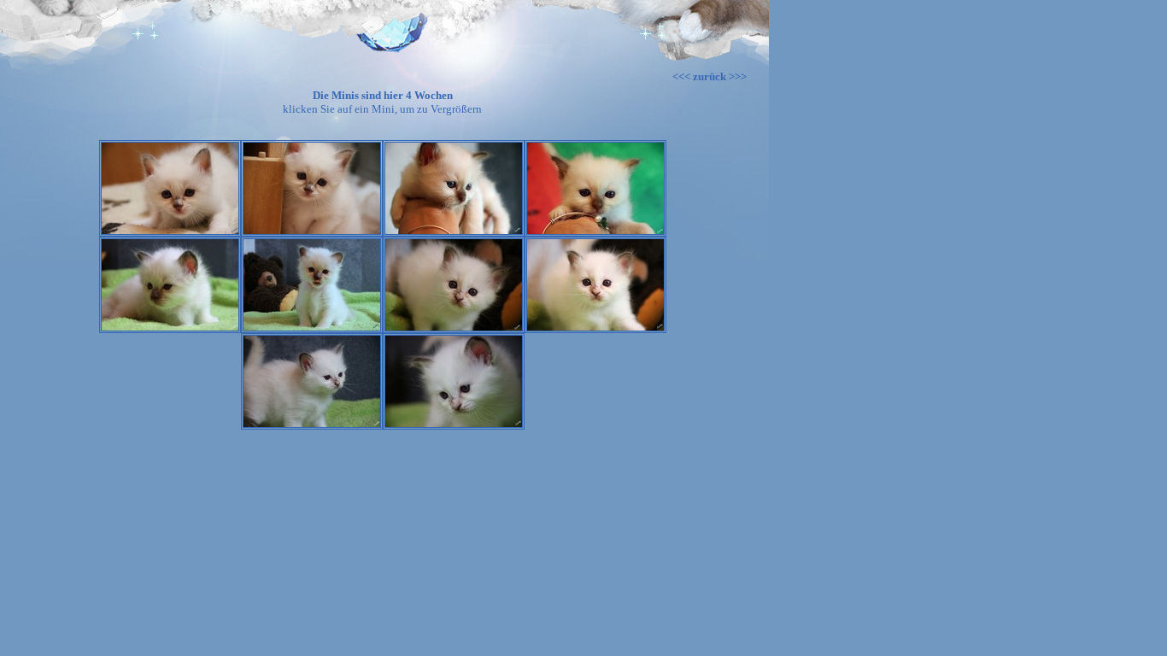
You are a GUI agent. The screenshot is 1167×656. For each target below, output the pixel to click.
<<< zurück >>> (709, 76)
